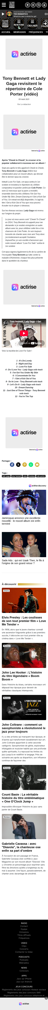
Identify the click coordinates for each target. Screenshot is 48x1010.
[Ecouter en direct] (33, 4)
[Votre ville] (27, 4)
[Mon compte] (44, 4)
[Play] (3, 14)
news (25, 476)
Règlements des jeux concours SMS (24, 992)
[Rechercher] (38, 4)
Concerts (24, 949)
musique (32, 476)
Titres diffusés (24, 935)
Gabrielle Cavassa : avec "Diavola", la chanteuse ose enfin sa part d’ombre (21, 847)
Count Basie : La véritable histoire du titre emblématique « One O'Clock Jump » (23, 798)
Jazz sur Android (24, 981)
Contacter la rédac (24, 952)
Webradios (19, 32)
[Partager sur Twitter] (18, 466)
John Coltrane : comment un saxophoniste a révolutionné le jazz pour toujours (23, 728)
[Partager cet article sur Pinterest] (24, 466)
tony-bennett (16, 476)
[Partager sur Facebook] (11, 466)
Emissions (24, 932)
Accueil (5, 32)
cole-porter (41, 476)
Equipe (24, 929)
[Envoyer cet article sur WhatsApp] (30, 466)
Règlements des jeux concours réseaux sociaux (24, 989)
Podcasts (24, 960)
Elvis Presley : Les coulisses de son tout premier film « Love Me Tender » (24, 621)
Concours (24, 970)
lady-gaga (6, 476)
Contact (24, 926)
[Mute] (46, 14)
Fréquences (36, 32)
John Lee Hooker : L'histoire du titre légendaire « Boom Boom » (22, 676)
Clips (24, 946)
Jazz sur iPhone (24, 978)
